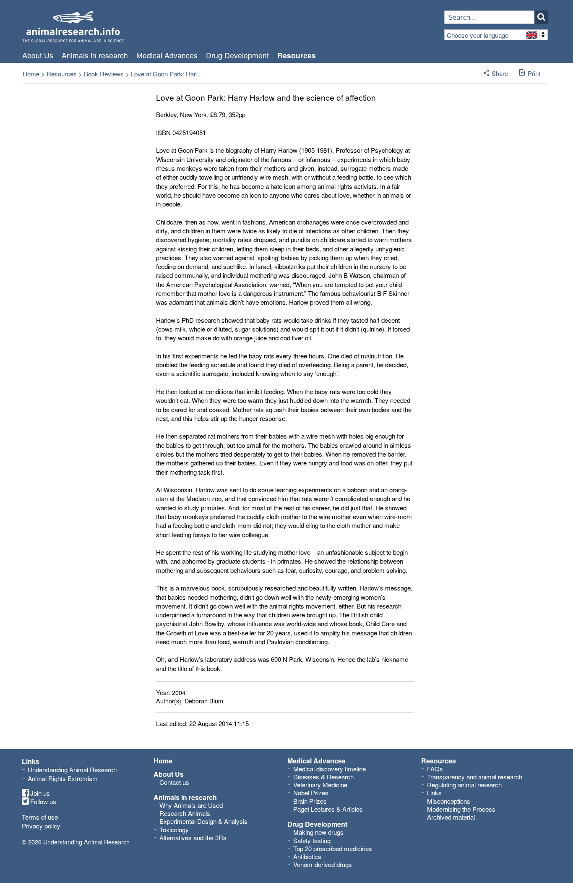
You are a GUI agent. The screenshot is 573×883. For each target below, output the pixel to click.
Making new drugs (318, 832)
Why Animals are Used (191, 805)
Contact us (174, 782)
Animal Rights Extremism (63, 778)
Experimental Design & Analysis (203, 821)
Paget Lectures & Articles (328, 808)
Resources (296, 55)
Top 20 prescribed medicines (332, 848)
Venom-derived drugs (322, 864)
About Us (37, 55)
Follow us (43, 801)
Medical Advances (167, 55)
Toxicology (174, 829)
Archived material (451, 816)
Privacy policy (41, 825)
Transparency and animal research (474, 776)
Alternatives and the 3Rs (193, 837)
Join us (40, 793)
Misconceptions (448, 801)
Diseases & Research (323, 776)
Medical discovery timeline (329, 768)
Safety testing (312, 840)
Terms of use (40, 816)
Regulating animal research (464, 784)
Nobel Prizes (310, 792)
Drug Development (237, 55)
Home (31, 73)
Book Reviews (104, 73)
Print (534, 73)
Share (500, 73)
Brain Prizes (310, 801)
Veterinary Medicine (320, 784)
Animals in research (95, 55)
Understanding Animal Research (72, 769)
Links (434, 792)
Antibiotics (307, 856)
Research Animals (184, 813)
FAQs (435, 768)
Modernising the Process (461, 808)
